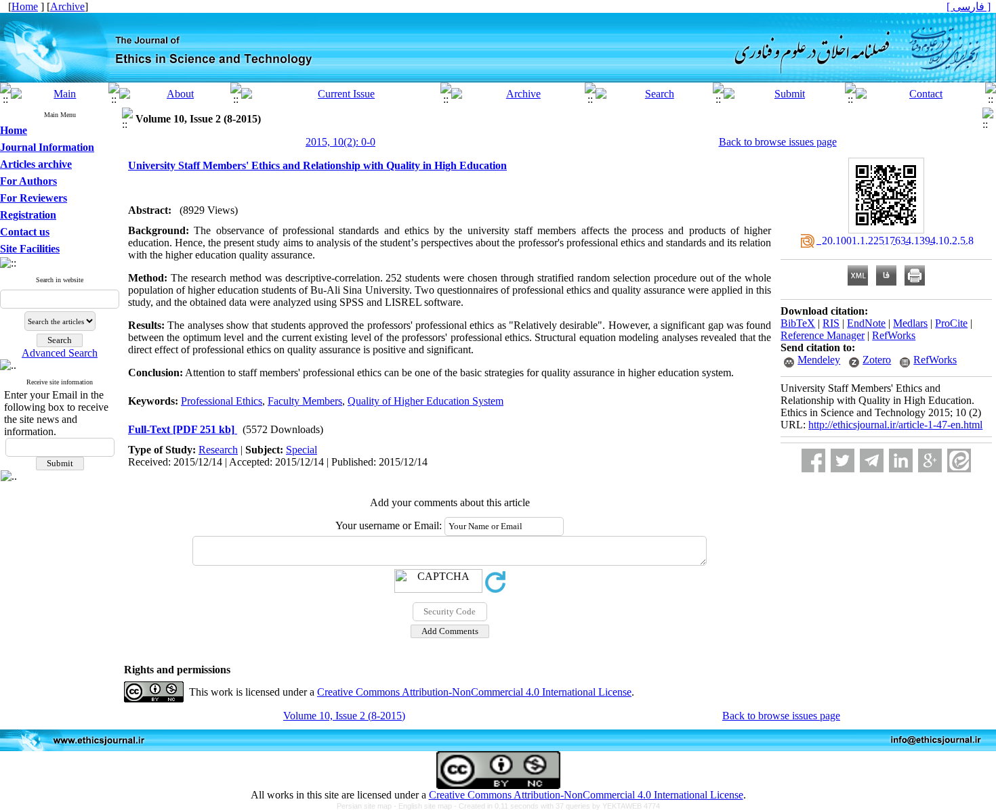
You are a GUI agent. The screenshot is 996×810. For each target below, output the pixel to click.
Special (301, 449)
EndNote (866, 323)
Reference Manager (823, 335)
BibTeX (798, 323)
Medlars (910, 323)
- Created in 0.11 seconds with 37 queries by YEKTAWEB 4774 (557, 806)
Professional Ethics (221, 401)
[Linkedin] (901, 460)
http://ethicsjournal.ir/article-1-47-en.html (895, 424)
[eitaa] (959, 460)
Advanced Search (60, 353)
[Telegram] (872, 460)
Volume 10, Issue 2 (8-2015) (344, 715)
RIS (831, 323)
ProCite (951, 323)
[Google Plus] (930, 460)
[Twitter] (842, 460)
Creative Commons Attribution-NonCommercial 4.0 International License (474, 692)
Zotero (877, 359)
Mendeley (818, 359)
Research (218, 449)
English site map (426, 806)
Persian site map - (367, 806)
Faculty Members (305, 401)
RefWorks (893, 335)
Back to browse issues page (778, 142)
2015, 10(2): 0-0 (340, 142)
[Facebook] (813, 460)
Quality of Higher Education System (425, 401)
